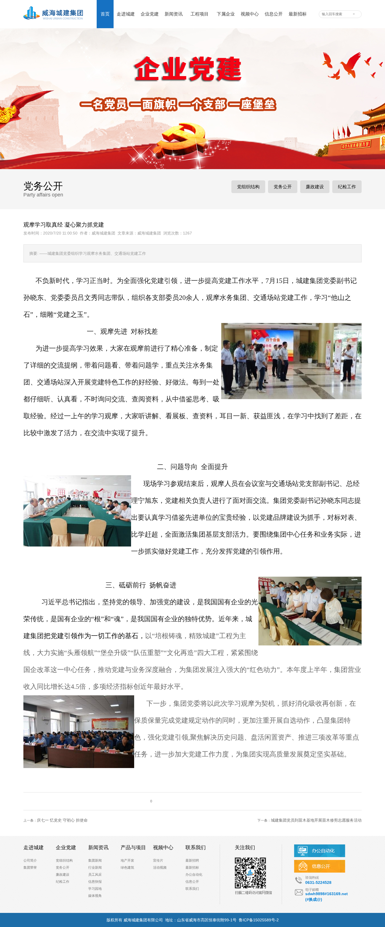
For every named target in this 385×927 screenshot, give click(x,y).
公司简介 (30, 860)
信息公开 (192, 882)
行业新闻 (95, 868)
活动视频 (160, 868)
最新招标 (192, 868)
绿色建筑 (127, 868)
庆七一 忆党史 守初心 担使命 (62, 820)
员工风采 (95, 875)
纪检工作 (347, 186)
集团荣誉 (30, 868)
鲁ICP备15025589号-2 (259, 920)
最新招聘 (192, 860)
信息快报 (95, 882)
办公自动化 (193, 875)
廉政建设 (315, 186)
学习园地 (95, 889)
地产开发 (127, 860)
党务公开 (283, 186)
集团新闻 (95, 860)
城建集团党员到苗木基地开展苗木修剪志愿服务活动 (316, 820)
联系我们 (192, 889)
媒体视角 (95, 896)
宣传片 (158, 860)
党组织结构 (248, 186)
